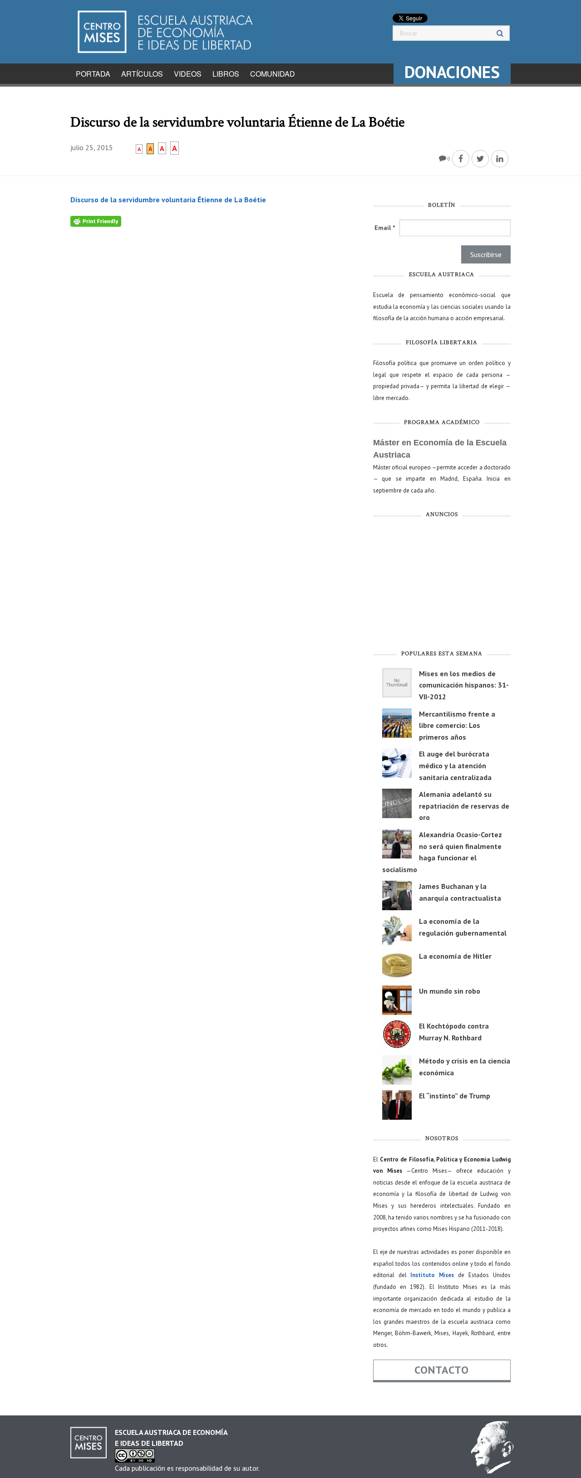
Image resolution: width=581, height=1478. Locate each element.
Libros (225, 73)
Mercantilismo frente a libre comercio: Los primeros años (457, 725)
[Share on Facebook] (460, 158)
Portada (93, 73)
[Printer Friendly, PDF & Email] (95, 220)
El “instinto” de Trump (454, 1095)
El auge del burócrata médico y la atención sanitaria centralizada (455, 765)
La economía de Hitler (455, 956)
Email (384, 228)
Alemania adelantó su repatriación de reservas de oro (464, 806)
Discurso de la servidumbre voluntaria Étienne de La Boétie (168, 199)
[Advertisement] (442, 586)
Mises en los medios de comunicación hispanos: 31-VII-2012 (464, 685)
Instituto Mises (432, 1275)
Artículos (142, 73)
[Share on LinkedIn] (499, 158)
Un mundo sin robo (449, 990)
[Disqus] (214, 340)
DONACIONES (452, 72)
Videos (188, 73)
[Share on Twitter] (480, 158)
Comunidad (272, 73)
